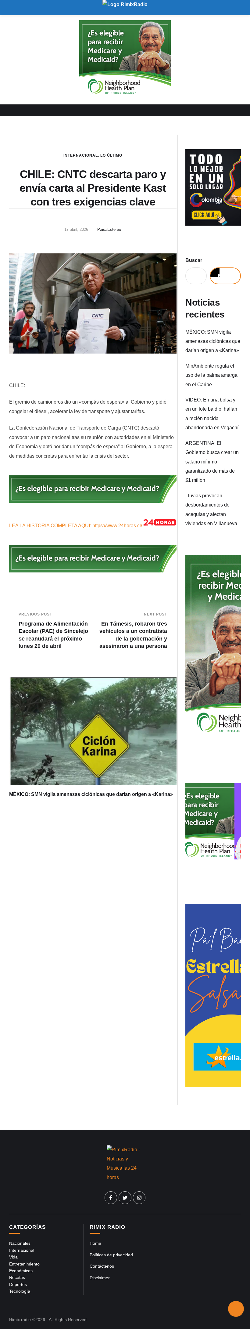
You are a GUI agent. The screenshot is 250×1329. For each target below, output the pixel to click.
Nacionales (19, 1243)
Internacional (80, 155)
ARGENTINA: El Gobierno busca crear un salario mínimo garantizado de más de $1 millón (212, 462)
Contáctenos (102, 1266)
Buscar (193, 260)
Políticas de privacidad (111, 1254)
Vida (13, 1257)
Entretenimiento (24, 1264)
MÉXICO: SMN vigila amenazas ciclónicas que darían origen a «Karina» (91, 794)
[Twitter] (125, 1197)
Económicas (21, 1270)
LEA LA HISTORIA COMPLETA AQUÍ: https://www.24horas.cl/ (75, 525)
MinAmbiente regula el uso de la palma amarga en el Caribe (211, 375)
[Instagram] (139, 1197)
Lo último (111, 155)
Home (95, 1243)
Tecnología (19, 1291)
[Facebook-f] (111, 1197)
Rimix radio (20, 1319)
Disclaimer (100, 1277)
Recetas (17, 1277)
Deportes (18, 1284)
